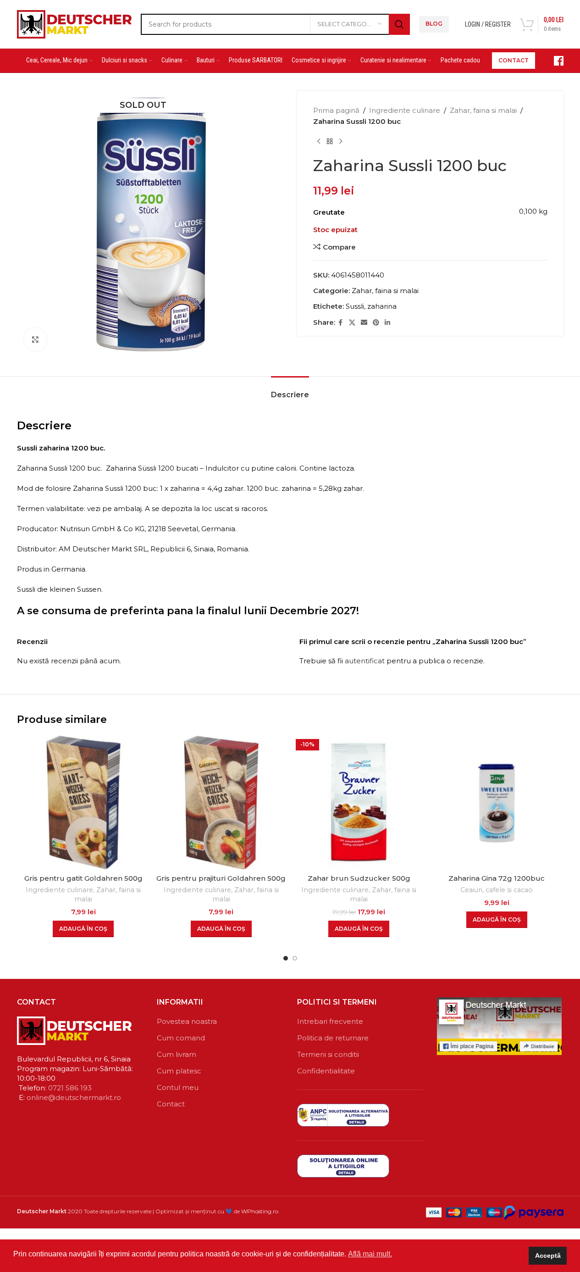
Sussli (355, 306)
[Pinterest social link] (376, 323)
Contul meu (178, 1087)
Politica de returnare (333, 1037)
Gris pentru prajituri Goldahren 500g (221, 878)
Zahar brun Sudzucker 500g (359, 878)
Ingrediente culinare (404, 110)
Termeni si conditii (328, 1054)
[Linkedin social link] (387, 323)
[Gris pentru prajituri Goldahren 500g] (221, 802)
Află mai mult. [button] (370, 1254)
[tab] (290, 390)
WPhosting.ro (259, 1211)
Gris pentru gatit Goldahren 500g (83, 878)
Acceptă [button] (548, 1255)
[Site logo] (74, 23)
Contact (171, 1104)
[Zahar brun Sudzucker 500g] (359, 802)
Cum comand (181, 1037)
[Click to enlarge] (35, 339)
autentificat (365, 660)
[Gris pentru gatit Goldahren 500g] (83, 802)
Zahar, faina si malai (483, 110)
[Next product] (340, 141)
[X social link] (352, 323)
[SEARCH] (399, 24)
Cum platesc (179, 1070)
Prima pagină (336, 110)
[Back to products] (329, 141)
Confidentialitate (326, 1070)
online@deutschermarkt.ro (74, 1097)
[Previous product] (318, 141)
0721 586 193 (70, 1087)
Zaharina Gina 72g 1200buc (496, 878)
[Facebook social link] (340, 323)
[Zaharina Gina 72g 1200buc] (496, 802)
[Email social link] (364, 323)
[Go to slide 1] (285, 958)
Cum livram (176, 1054)
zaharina (382, 306)
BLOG (433, 23)
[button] (83, 929)
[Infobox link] (553, 61)
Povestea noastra (187, 1021)
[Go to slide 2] (295, 958)
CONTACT (513, 60)
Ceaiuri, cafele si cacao (496, 890)
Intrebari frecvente (330, 1021)
